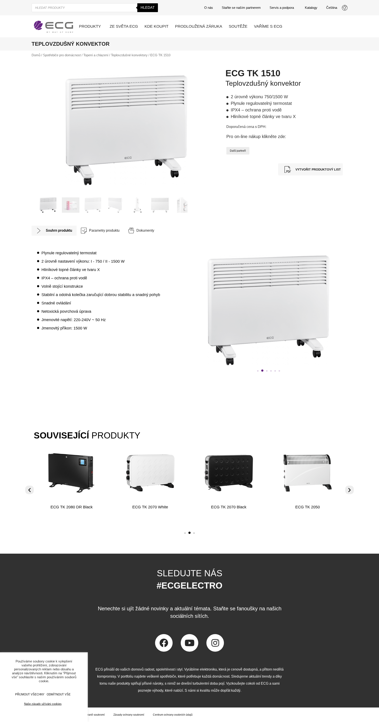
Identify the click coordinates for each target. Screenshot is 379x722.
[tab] (54, 231)
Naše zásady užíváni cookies (43, 704)
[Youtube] (189, 643)
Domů (36, 55)
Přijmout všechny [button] (30, 694)
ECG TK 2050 (307, 507)
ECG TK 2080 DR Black (71, 507)
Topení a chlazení (95, 55)
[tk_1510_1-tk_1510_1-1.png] (126, 130)
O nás (208, 7)
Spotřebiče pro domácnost (62, 55)
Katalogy (311, 7)
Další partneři (238, 150)
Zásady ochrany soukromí (128, 714)
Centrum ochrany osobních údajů (173, 714)
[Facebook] (164, 643)
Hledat (148, 7)
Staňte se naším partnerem (241, 7)
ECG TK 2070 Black (229, 507)
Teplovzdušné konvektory (129, 55)
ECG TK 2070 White (150, 507)
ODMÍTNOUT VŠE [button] (59, 694)
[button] (258, 371)
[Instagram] (215, 643)
